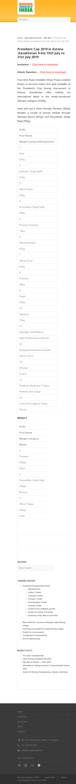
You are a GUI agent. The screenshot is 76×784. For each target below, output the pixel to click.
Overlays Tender (35, 599)
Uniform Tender (34, 592)
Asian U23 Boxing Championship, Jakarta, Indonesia (45, 672)
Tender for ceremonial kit (33, 632)
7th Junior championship (33, 656)
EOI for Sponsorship (31, 639)
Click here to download (45, 64)
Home (19, 38)
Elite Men (47, 38)
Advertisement (34, 589)
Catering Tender (35, 606)
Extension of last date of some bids (43, 615)
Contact (21, 732)
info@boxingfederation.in (32, 750)
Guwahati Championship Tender (36, 586)
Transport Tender (35, 596)
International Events (33, 38)
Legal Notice (50, 777)
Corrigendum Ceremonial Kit (35, 635)
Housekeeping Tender (37, 602)
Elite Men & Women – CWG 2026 (37, 662)
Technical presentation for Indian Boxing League (43, 629)
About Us (22, 717)
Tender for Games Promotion (40, 612)
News (20, 727)
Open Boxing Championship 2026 (37, 659)
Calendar (22, 722)
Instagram (39, 765)
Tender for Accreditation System (41, 609)
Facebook (26, 765)
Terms (63, 777)
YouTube (32, 765)
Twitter (19, 765)
